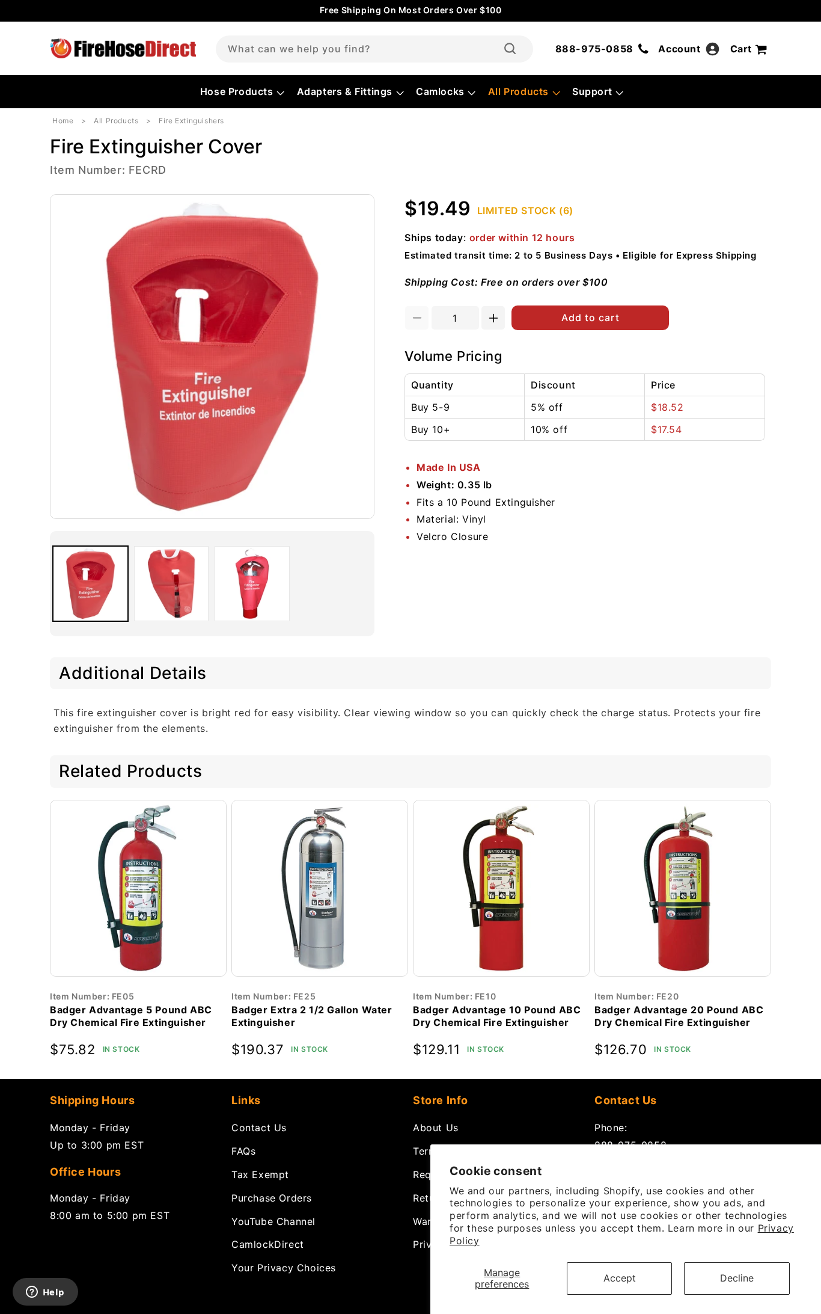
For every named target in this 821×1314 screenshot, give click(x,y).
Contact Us (259, 1128)
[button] (241, 91)
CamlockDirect (267, 1244)
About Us (436, 1128)
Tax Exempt (260, 1174)
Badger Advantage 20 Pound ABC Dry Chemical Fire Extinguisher (678, 1016)
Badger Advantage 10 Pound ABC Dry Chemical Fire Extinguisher (497, 1016)
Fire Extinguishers (191, 120)
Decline (737, 1278)
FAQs (243, 1151)
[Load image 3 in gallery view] (252, 583)
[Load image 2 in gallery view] (171, 583)
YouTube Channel (273, 1221)
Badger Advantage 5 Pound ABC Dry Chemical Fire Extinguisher (131, 1016)
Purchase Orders (271, 1198)
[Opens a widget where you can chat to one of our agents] (45, 1293)
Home (62, 120)
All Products (116, 120)
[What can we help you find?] (510, 48)
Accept (619, 1278)
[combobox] (374, 49)
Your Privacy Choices (283, 1268)
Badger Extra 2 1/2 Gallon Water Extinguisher (311, 1016)
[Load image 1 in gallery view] (90, 583)
